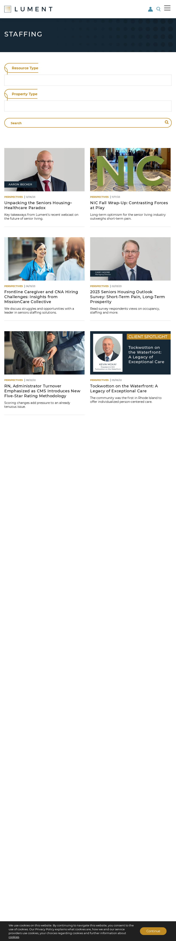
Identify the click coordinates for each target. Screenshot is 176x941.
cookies (14, 937)
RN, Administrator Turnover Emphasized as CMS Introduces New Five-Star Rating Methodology (42, 391)
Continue (153, 931)
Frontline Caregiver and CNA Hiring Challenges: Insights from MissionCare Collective (41, 297)
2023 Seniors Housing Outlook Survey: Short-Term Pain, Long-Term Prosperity (127, 297)
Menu (167, 8)
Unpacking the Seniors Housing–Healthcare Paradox (38, 205)
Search (158, 9)
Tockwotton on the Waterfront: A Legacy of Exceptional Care (124, 388)
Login (150, 9)
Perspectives (13, 196)
